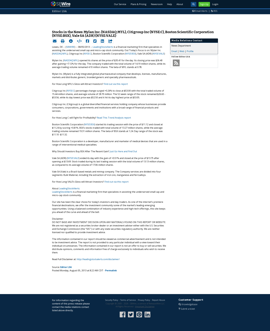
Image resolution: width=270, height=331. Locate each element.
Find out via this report (116, 84)
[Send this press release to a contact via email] (54, 41)
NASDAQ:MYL (60, 53)
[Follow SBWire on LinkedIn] (147, 317)
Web (181, 51)
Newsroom (157, 4)
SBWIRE (70, 46)
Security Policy (111, 300)
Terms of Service (128, 300)
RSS (215, 10)
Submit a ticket (188, 308)
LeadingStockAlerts (103, 46)
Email (174, 51)
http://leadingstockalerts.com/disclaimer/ (98, 259)
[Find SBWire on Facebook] (122, 317)
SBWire (60, 4)
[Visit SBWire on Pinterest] (139, 317)
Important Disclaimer (145, 306)
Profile (190, 51)
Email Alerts (201, 10)
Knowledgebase (189, 304)
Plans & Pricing (138, 4)
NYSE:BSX (130, 53)
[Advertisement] (135, 20)
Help (169, 4)
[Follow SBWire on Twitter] (131, 317)
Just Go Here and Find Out (123, 151)
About (179, 4)
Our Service (120, 4)
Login (215, 4)
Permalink (111, 270)
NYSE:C (87, 53)
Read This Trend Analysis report (114, 117)
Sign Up (204, 4)
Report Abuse (158, 300)
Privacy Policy (144, 300)
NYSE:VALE (158, 53)
